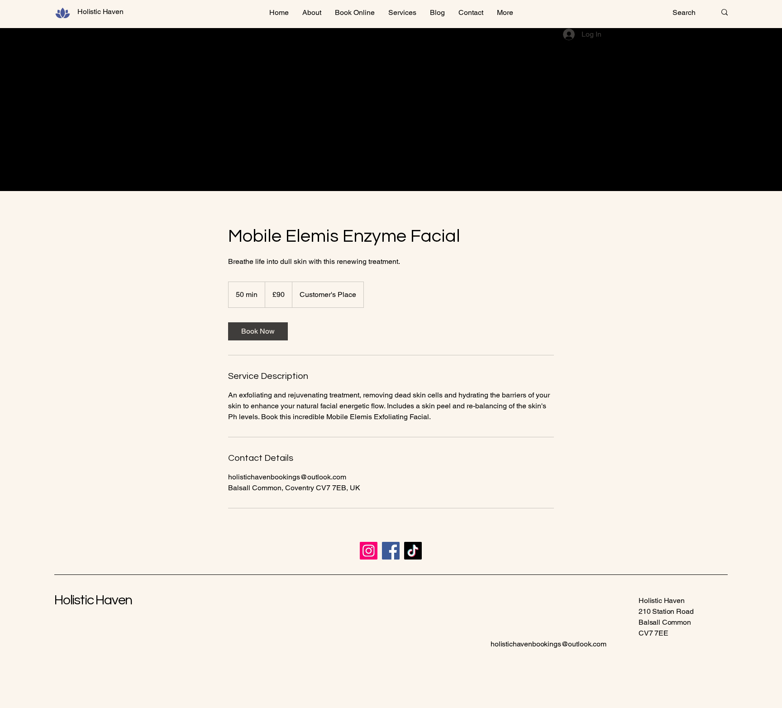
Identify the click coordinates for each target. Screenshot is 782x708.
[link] (258, 331)
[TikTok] (413, 551)
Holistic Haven (93, 600)
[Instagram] (368, 551)
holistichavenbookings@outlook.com (548, 644)
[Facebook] (391, 551)
